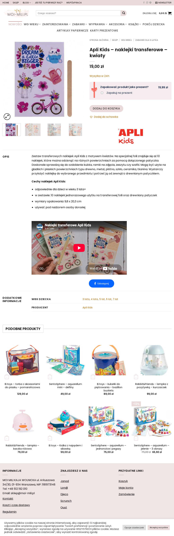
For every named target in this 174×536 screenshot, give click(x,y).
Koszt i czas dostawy (16, 505)
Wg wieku (31, 24)
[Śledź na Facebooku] (144, 3)
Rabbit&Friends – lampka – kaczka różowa (22, 447)
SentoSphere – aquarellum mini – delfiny (65, 386)
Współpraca (74, 2)
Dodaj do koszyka (106, 108)
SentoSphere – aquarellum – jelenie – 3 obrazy (151, 447)
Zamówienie (127, 494)
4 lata (94, 299)
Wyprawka (97, 24)
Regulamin (9, 512)
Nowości (15, 24)
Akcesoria (117, 24)
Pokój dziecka (154, 24)
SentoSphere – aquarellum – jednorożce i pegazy (108, 447)
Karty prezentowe (104, 31)
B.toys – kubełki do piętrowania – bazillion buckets (108, 387)
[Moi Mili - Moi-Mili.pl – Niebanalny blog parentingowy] (17, 13)
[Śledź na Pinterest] (150, 3)
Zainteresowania (55, 24)
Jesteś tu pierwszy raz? (49, 2)
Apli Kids (88, 307)
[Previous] (8, 80)
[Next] (78, 80)
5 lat (102, 299)
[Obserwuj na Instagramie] (147, 3)
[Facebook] (101, 283)
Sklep (16, 2)
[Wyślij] (124, 13)
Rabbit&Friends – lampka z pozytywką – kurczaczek (151, 386)
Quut (63, 507)
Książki (133, 24)
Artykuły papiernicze (72, 31)
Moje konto (126, 488)
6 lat (108, 299)
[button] (163, 3)
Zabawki (78, 24)
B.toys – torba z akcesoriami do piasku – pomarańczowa (22, 386)
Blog (26, 2)
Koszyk (123, 481)
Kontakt (8, 499)
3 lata (86, 299)
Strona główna (99, 40)
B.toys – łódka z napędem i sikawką (65, 447)
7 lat (115, 299)
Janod (64, 481)
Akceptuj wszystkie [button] (159, 527)
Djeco (64, 494)
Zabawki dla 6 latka (146, 40)
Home (6, 2)
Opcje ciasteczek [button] (134, 527)
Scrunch (66, 501)
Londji (64, 488)
